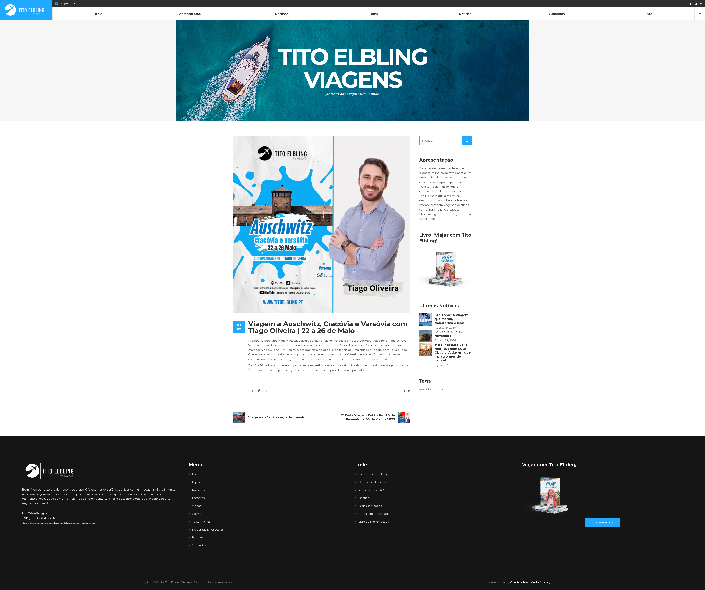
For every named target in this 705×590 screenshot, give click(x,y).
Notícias (197, 537)
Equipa (196, 482)
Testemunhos (201, 521)
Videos (196, 506)
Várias (265, 390)
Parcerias (198, 498)
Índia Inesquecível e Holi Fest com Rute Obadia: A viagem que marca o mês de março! (453, 352)
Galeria (196, 513)
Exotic (439, 389)
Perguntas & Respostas (207, 529)
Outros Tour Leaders (372, 482)
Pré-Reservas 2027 (371, 490)
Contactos (199, 545)
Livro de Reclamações (374, 521)
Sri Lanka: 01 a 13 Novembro (448, 334)
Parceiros (198, 490)
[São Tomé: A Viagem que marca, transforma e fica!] (425, 319)
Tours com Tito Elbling (373, 474)
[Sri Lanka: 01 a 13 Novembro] (425, 336)
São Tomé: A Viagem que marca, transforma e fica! (451, 319)
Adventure (426, 389)
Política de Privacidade (374, 513)
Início (195, 474)
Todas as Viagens (370, 506)
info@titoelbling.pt (70, 3)
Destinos (364, 498)
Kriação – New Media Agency (530, 582)
